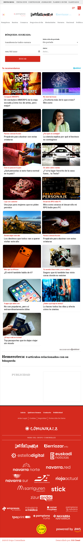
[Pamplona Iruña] (41, 517)
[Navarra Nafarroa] (61, 517)
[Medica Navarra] (31, 509)
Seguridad (42, 418)
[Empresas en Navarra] (11, 509)
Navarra (60, 22)
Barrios (15, 22)
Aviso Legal (22, 418)
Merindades (50, 22)
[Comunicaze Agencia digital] (41, 428)
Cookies (32, 418)
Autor (45, 48)
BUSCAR (22, 59)
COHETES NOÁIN (34, 2)
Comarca (24, 22)
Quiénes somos (34, 413)
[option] (42, 14)
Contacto (47, 413)
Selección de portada (51, 39)
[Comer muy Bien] (51, 509)
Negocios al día (36, 22)
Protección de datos (57, 418)
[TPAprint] (21, 517)
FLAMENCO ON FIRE (60, 2)
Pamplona (5, 22)
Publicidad (58, 413)
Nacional (70, 22)
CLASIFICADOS (73, 2)
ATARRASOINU (46, 2)
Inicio (23, 413)
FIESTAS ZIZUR (21, 2)
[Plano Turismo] (71, 509)
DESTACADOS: (9, 2)
